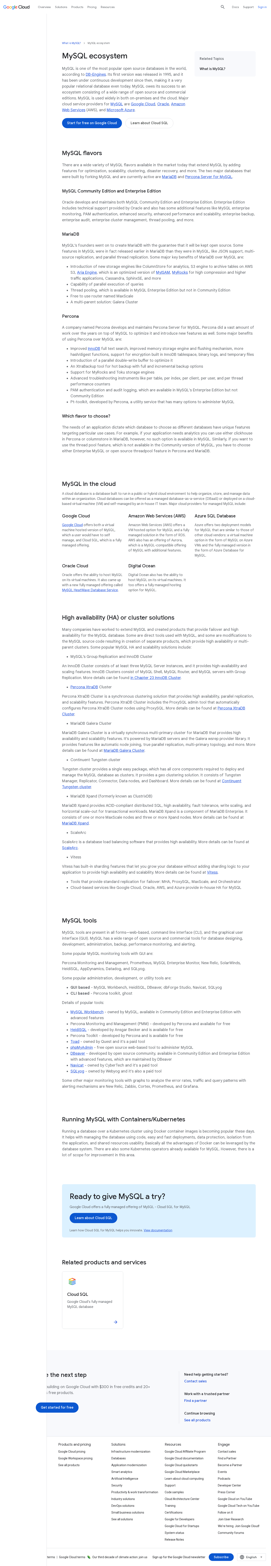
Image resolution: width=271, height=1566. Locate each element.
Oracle (163, 104)
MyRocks (180, 272)
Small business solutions (127, 1512)
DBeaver (78, 1053)
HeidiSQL (79, 1029)
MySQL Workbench (87, 1012)
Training (170, 1505)
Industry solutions (123, 1499)
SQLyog (77, 1071)
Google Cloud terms (72, 1557)
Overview (44, 7)
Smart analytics (121, 1472)
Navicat (77, 1065)
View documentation (158, 1230)
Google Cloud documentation (184, 1458)
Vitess (212, 872)
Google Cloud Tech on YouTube (238, 1505)
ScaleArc (70, 848)
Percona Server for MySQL (208, 177)
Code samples (174, 1492)
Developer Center (229, 1485)
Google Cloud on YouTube (235, 1499)
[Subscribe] (221, 1557)
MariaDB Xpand (75, 823)
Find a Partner (227, 1458)
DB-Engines (96, 74)
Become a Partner (230, 1465)
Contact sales (195, 1381)
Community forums (231, 1532)
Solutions (61, 7)
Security (116, 1485)
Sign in (262, 7)
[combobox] (251, 1557)
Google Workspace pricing (75, 1458)
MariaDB (169, 177)
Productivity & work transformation (134, 1492)
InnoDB (94, 348)
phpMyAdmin (82, 1047)
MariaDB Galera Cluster (124, 750)
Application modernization (129, 1465)
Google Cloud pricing (71, 1451)
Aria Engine (87, 272)
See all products (197, 1420)
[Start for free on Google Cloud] (92, 123)
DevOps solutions (122, 1505)
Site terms (48, 1557)
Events (222, 1472)
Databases (118, 1458)
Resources (108, 7)
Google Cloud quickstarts (181, 1465)
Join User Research (231, 1519)
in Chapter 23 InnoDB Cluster (155, 677)
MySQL (117, 104)
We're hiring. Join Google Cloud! (238, 1526)
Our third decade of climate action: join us (119, 1557)
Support (248, 7)
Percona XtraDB (84, 687)
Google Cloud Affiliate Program (185, 1451)
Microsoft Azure (121, 110)
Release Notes (174, 1539)
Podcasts (224, 1478)
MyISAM (163, 272)
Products (77, 7)
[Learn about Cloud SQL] (149, 123)
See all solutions (122, 1519)
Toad (75, 1041)
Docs (235, 7)
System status (174, 1532)
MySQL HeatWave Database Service (90, 590)
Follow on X (225, 1512)
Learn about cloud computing (184, 1478)
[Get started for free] (57, 1407)
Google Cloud (143, 104)
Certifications (174, 1512)
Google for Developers (179, 1519)
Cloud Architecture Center (182, 1499)
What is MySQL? (71, 43)
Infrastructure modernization (130, 1451)
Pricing (92, 7)
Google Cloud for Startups (182, 1526)
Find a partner (195, 1401)
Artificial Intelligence (124, 1478)
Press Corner (226, 1492)
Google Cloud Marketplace (182, 1472)
